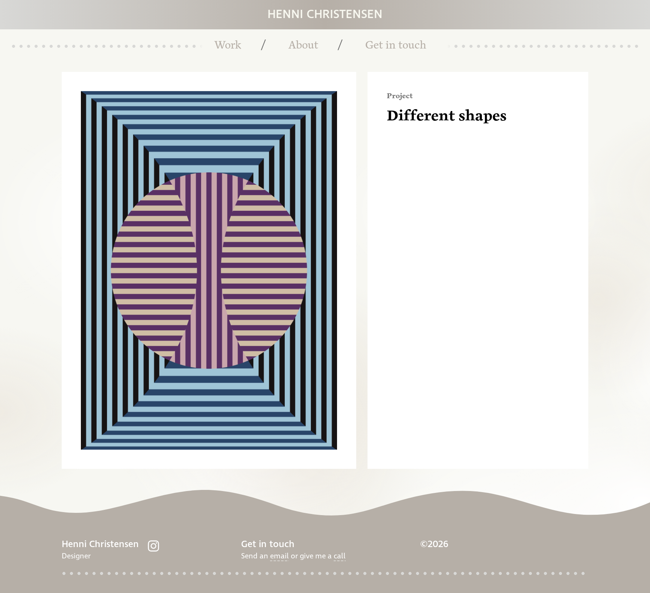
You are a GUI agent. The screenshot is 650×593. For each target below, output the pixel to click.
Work (227, 45)
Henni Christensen (325, 14)
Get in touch (395, 45)
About (303, 45)
